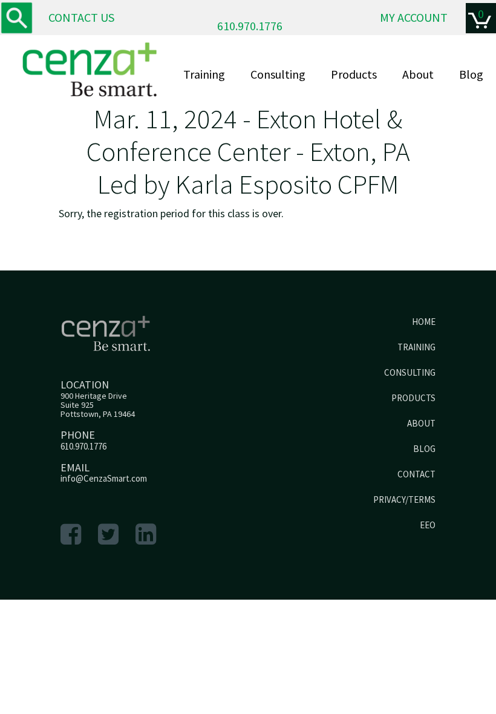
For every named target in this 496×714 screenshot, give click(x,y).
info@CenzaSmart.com (103, 478)
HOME (424, 321)
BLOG (424, 448)
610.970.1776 (249, 25)
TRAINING (416, 347)
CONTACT (416, 474)
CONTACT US (81, 17)
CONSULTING (410, 372)
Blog (471, 74)
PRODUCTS (413, 398)
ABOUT (421, 423)
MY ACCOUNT (414, 17)
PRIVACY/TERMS (404, 499)
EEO (428, 525)
